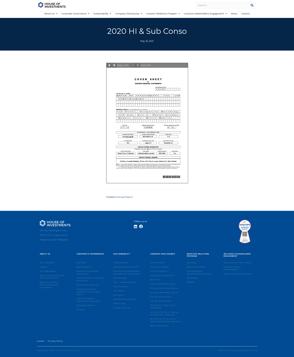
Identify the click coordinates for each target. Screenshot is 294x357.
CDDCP (190, 282)
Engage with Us (121, 308)
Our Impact (119, 291)
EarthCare (118, 295)
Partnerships (120, 278)
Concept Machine (248, 350)
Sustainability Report (124, 299)
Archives (81, 309)
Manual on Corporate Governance (88, 272)
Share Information (196, 267)
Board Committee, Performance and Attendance (49, 285)
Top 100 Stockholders (161, 301)
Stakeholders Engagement (238, 274)
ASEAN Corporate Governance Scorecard (88, 299)
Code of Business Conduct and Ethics (90, 279)
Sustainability (120, 262)
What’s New (119, 303)
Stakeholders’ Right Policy (237, 262)
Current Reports (158, 271)
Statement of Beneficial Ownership (162, 306)
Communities (120, 286)
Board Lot (155, 279)
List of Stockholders (160, 297)
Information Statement (162, 275)
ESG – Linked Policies (124, 282)
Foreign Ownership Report (164, 288)
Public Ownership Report (163, 284)
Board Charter (84, 267)
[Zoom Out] (133, 65)
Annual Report (125, 197)
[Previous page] (109, 65)
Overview (81, 262)
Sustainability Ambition (125, 267)
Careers (41, 341)
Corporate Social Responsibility (232, 268)
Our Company (47, 262)
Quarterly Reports (159, 267)
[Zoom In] (138, 65)
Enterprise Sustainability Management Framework (126, 272)
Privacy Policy (55, 341)
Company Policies (86, 305)
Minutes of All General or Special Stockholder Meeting (165, 320)
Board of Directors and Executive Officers (52, 276)
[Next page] (114, 65)
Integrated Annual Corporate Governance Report (88, 291)
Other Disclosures (159, 326)
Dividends (192, 278)
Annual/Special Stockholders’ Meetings (199, 272)
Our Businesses (48, 271)
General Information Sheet (164, 292)
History (43, 267)
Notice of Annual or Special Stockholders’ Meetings (164, 313)
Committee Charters (87, 285)
